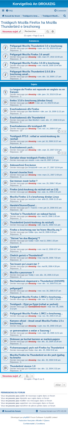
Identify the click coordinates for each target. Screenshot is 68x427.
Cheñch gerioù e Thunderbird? (26, 255)
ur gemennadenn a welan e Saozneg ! (30, 330)
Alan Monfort (33, 111)
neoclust (32, 199)
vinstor (31, 160)
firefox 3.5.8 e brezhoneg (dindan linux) (31, 100)
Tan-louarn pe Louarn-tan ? (24, 264)
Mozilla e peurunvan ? (22, 272)
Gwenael (32, 369)
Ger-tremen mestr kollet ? (23, 181)
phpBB (26, 417)
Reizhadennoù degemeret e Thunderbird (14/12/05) (37, 281)
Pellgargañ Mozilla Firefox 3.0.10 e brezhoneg (34, 63)
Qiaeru (47, 420)
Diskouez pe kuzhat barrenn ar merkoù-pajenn (35, 339)
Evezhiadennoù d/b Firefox (24, 109)
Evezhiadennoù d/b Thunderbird (27, 117)
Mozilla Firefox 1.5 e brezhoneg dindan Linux (34, 197)
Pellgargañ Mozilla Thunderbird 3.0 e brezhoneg (36, 46)
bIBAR (31, 103)
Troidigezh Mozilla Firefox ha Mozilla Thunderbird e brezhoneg (29, 24)
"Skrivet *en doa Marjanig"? (25, 238)
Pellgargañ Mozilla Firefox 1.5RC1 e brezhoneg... (36, 313)
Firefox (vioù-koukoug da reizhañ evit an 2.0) (34, 189)
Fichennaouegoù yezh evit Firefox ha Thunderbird (37, 347)
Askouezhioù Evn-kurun (23, 165)
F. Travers (32, 208)
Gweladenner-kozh (37, 307)
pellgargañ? (16, 288)
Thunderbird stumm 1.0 (22, 366)
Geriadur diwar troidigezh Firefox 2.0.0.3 (32, 157)
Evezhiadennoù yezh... (22, 147)
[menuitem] (9, 11)
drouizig (32, 48)
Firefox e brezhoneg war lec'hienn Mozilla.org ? (36, 230)
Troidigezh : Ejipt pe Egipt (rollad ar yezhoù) (34, 304)
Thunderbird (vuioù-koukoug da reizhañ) (32, 222)
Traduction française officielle (30, 420)
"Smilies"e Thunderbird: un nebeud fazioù (33, 214)
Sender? (14, 247)
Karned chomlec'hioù (21, 172)
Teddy (31, 275)
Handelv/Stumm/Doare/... (23, 205)
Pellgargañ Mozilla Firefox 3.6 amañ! (30, 54)
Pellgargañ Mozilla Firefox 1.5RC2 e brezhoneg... (36, 297)
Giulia (30, 232)
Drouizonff (32, 167)
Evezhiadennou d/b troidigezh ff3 (28, 126)
